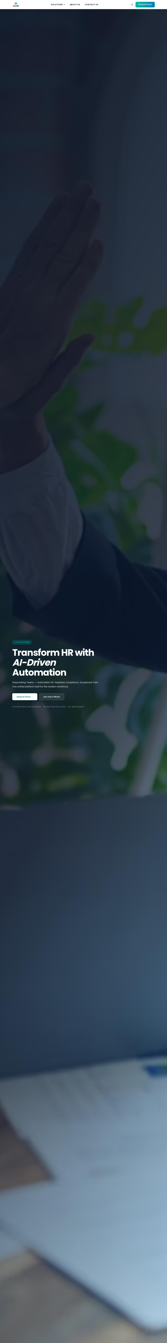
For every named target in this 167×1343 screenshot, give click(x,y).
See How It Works (51, 697)
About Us (75, 4)
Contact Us (91, 4)
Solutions (58, 4)
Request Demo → (25, 697)
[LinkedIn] (132, 4)
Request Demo (145, 4)
